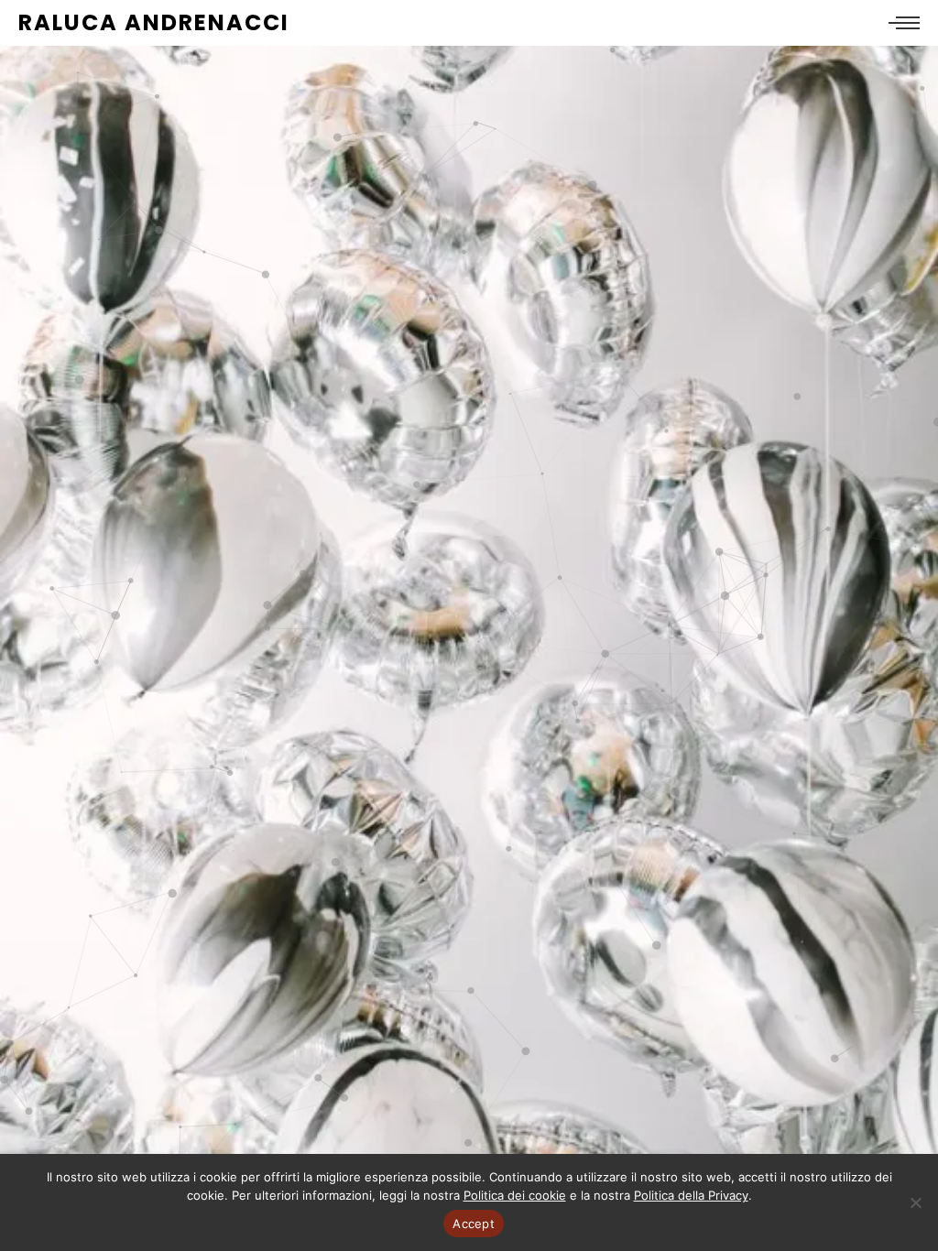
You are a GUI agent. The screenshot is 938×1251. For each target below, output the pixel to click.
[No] (915, 1202)
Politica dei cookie (515, 1195)
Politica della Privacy (691, 1195)
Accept (474, 1223)
